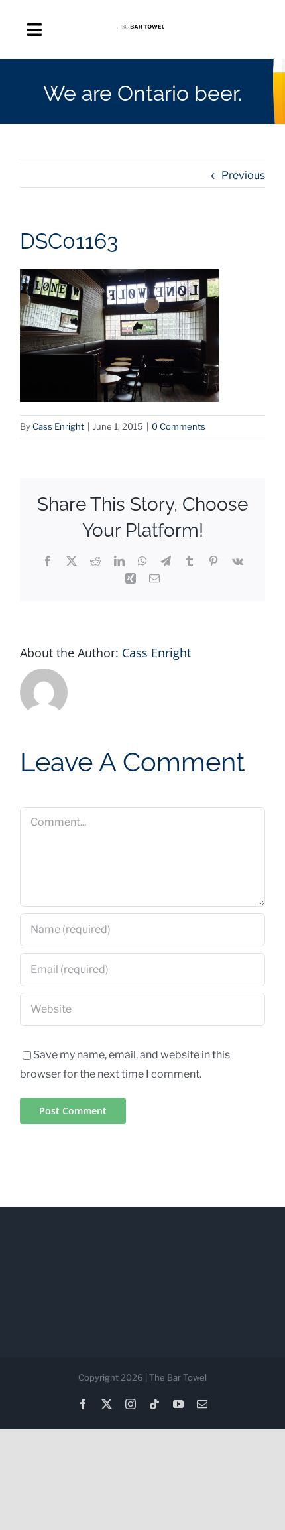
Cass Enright (58, 426)
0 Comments (178, 426)
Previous (243, 175)
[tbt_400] (142, 29)
